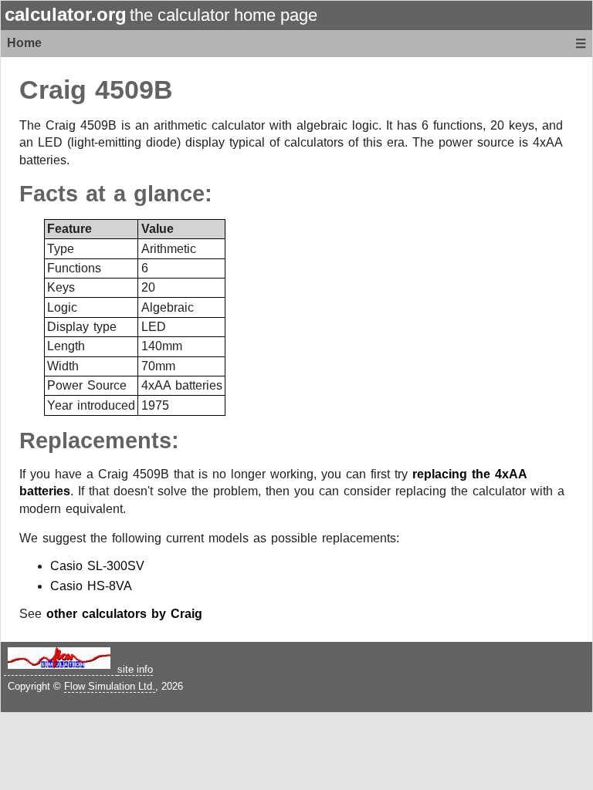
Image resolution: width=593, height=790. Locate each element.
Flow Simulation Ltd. (109, 686)
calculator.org (66, 14)
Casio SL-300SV (97, 565)
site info (135, 669)
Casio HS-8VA (91, 585)
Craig (52, 90)
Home (24, 42)
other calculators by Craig (124, 613)
